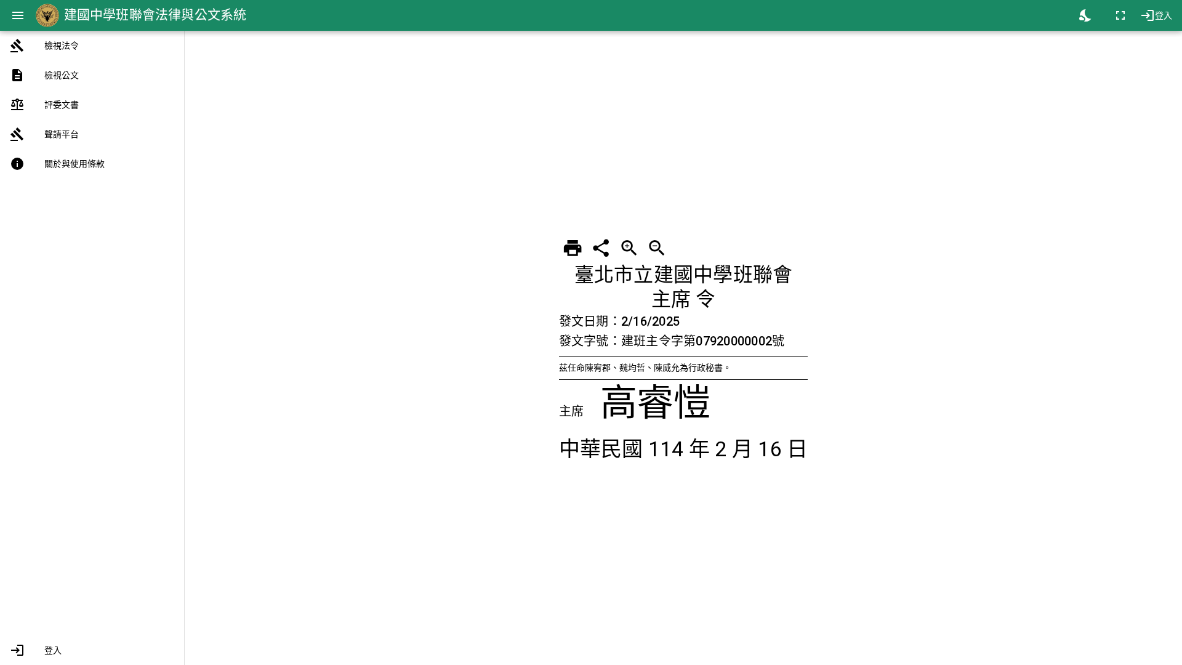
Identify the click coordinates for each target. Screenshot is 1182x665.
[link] (92, 45)
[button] (92, 650)
